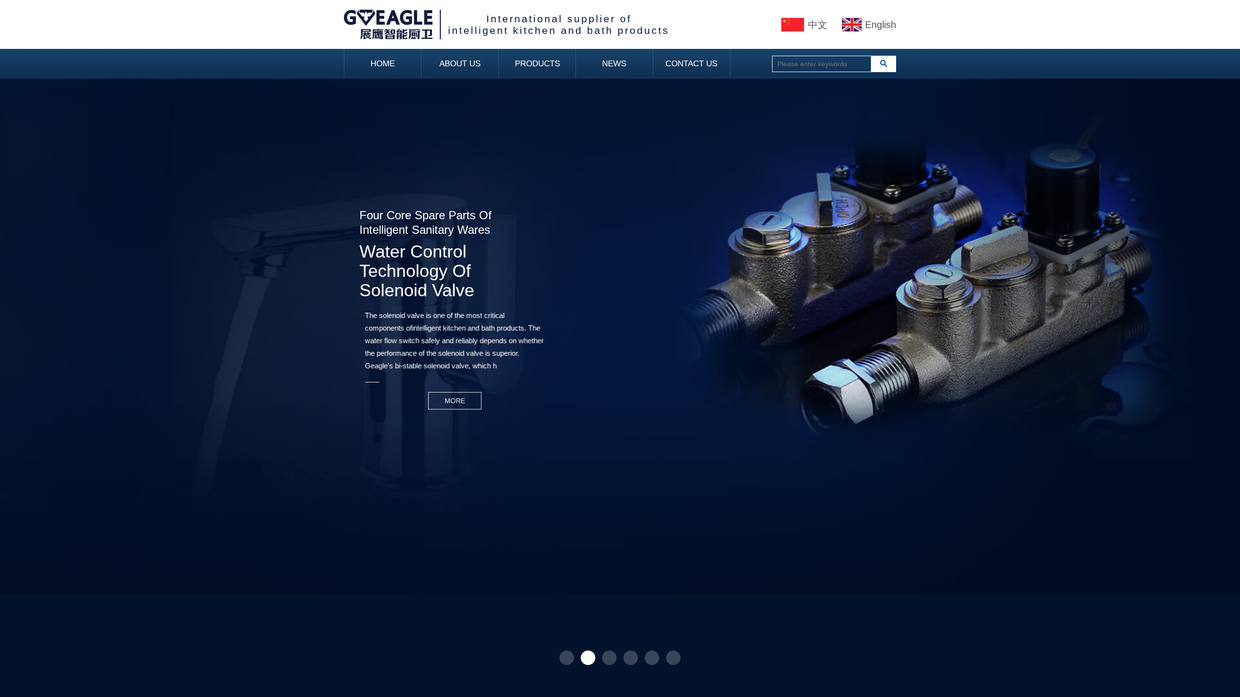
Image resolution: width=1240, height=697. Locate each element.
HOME (383, 63)
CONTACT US (691, 63)
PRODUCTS (537, 63)
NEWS (614, 63)
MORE (386, 401)
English (880, 24)
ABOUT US (459, 63)
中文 (817, 24)
